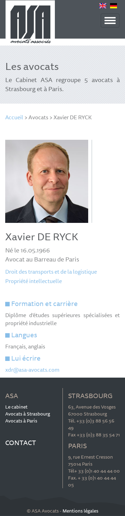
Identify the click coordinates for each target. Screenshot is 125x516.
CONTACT (20, 442)
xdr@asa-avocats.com (32, 369)
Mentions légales (80, 511)
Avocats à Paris (21, 421)
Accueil (14, 117)
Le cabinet (16, 407)
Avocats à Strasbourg (27, 414)
